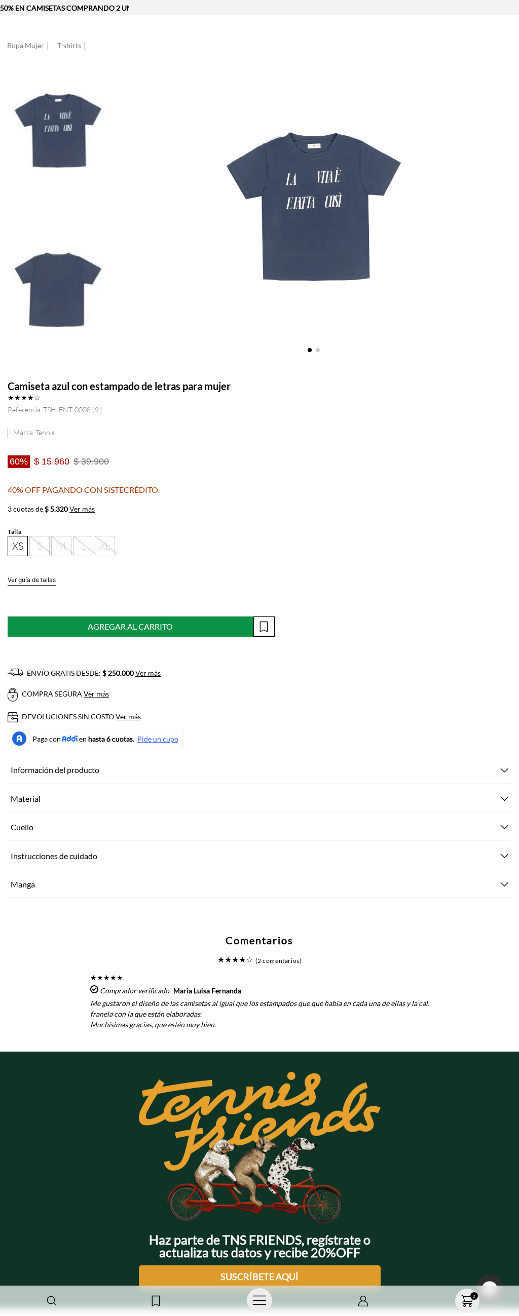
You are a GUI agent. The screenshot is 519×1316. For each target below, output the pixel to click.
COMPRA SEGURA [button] (64, 693)
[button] (52, 1301)
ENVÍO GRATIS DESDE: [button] (93, 673)
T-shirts (69, 46)
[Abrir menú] (260, 1300)
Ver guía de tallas (32, 580)
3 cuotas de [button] (51, 509)
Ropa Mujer (25, 46)
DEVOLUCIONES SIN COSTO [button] (80, 716)
